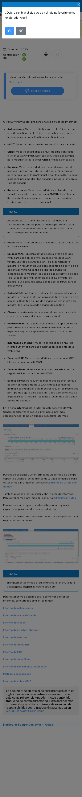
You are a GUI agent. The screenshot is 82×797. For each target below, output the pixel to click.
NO (21, 31)
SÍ (9, 31)
